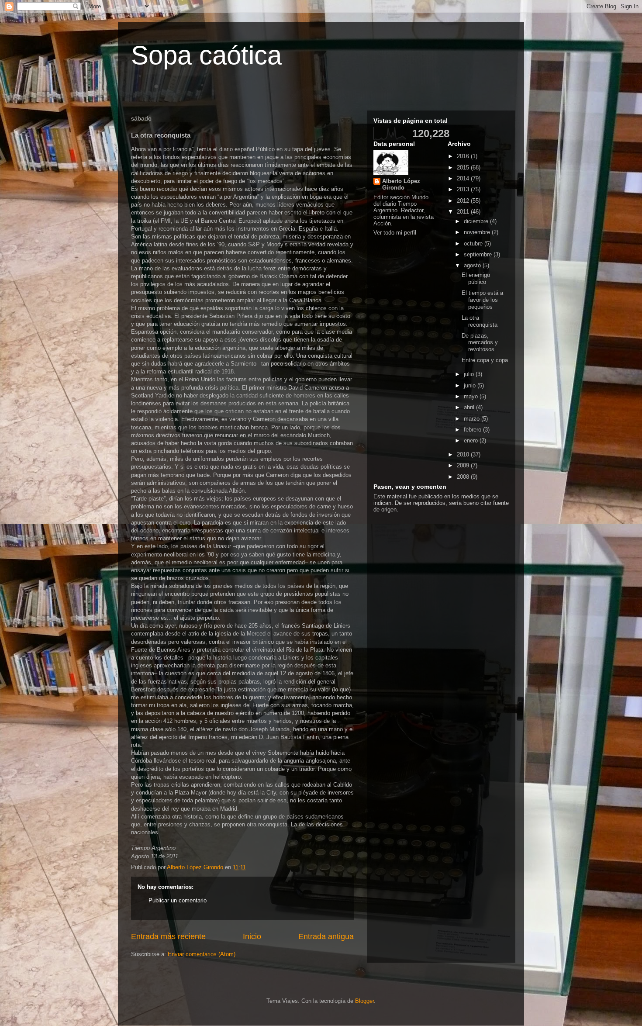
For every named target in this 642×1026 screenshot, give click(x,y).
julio (470, 374)
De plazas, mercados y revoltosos (480, 342)
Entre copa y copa (485, 360)
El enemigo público (476, 278)
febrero (473, 429)
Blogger (364, 1001)
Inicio (252, 936)
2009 (464, 465)
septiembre (479, 254)
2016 (464, 156)
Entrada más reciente (168, 936)
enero (472, 440)
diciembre (477, 221)
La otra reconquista (479, 321)
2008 (464, 476)
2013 (464, 189)
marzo (472, 418)
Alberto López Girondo (401, 184)
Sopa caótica (206, 55)
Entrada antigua (326, 936)
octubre (474, 243)
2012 (464, 200)
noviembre (478, 232)
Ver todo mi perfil (394, 232)
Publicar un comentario (177, 900)
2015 (464, 167)
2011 (464, 211)
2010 (464, 454)
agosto (473, 265)
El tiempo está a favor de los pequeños (482, 300)
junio (470, 385)
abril (470, 407)
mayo (472, 396)
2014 (464, 178)
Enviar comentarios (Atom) (201, 954)
